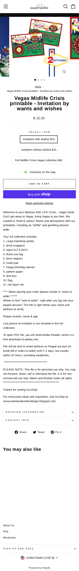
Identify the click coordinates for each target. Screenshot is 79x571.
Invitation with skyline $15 (39, 139)
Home (38, 86)
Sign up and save (18, 548)
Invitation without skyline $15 (38, 149)
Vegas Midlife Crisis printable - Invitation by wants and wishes (39, 91)
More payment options (39, 203)
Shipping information (25, 412)
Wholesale (9, 537)
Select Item (39, 132)
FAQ (5, 531)
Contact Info (17, 420)
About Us (8, 525)
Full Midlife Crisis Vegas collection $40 (38, 160)
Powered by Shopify (39, 568)
